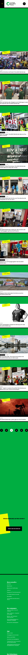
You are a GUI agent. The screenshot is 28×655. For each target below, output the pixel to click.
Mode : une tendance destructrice (12, 617)
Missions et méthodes (12, 588)
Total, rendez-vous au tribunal (12, 610)
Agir (8, 631)
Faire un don (10, 633)
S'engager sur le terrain (13, 635)
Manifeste (9, 586)
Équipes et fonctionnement (14, 592)
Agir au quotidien (11, 637)
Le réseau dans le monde (13, 594)
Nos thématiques (12, 654)
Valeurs (9, 590)
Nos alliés (9, 596)
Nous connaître (11, 582)
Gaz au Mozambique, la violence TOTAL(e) (12, 620)
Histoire (9, 584)
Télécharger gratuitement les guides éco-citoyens (13, 645)
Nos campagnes (12, 608)
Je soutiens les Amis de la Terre (13, 599)
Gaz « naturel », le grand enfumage (13, 614)
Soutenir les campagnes (13, 639)
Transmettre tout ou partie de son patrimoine (13, 642)
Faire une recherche (14, 528)
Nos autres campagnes (12, 622)
